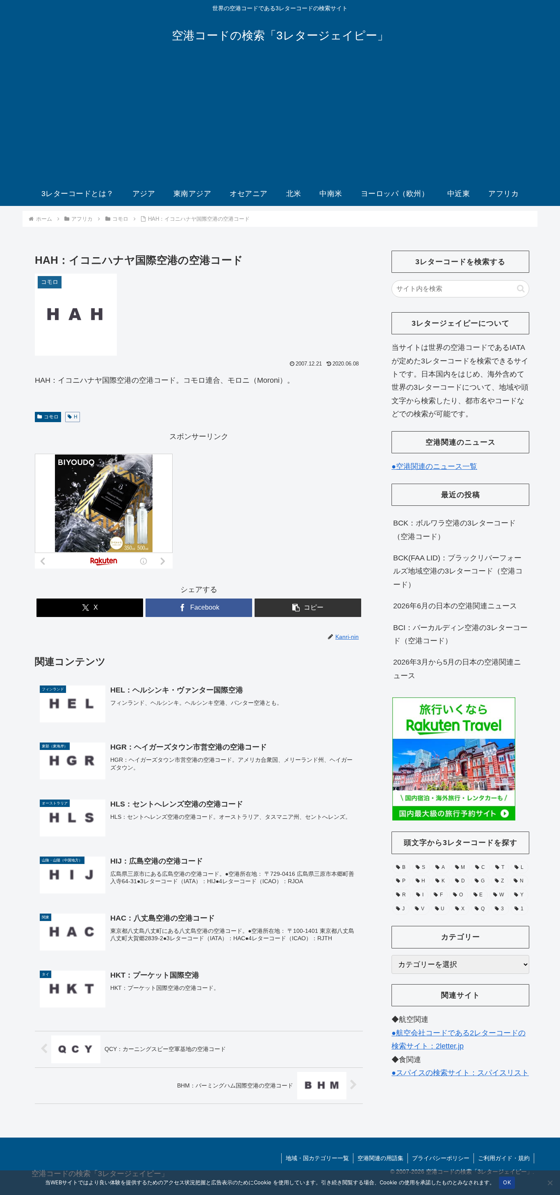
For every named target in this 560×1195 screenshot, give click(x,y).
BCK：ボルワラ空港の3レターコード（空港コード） (454, 529)
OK (507, 1182)
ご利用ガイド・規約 (504, 1158)
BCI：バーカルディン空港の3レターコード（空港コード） (460, 634)
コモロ (51, 417)
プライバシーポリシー (440, 1158)
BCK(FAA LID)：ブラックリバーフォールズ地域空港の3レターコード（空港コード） (458, 571)
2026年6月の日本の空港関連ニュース (455, 606)
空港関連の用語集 (380, 1158)
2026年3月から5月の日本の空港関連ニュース (457, 668)
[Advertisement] (280, 119)
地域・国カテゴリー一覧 (317, 1158)
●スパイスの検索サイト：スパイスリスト (460, 1073)
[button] (308, 608)
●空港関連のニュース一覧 (434, 466)
